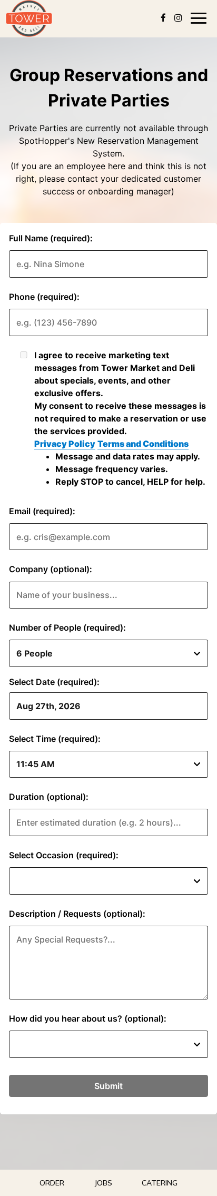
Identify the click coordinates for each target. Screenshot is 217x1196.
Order (52, 1183)
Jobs (103, 1183)
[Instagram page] (178, 17)
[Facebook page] (163, 17)
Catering (159, 1183)
